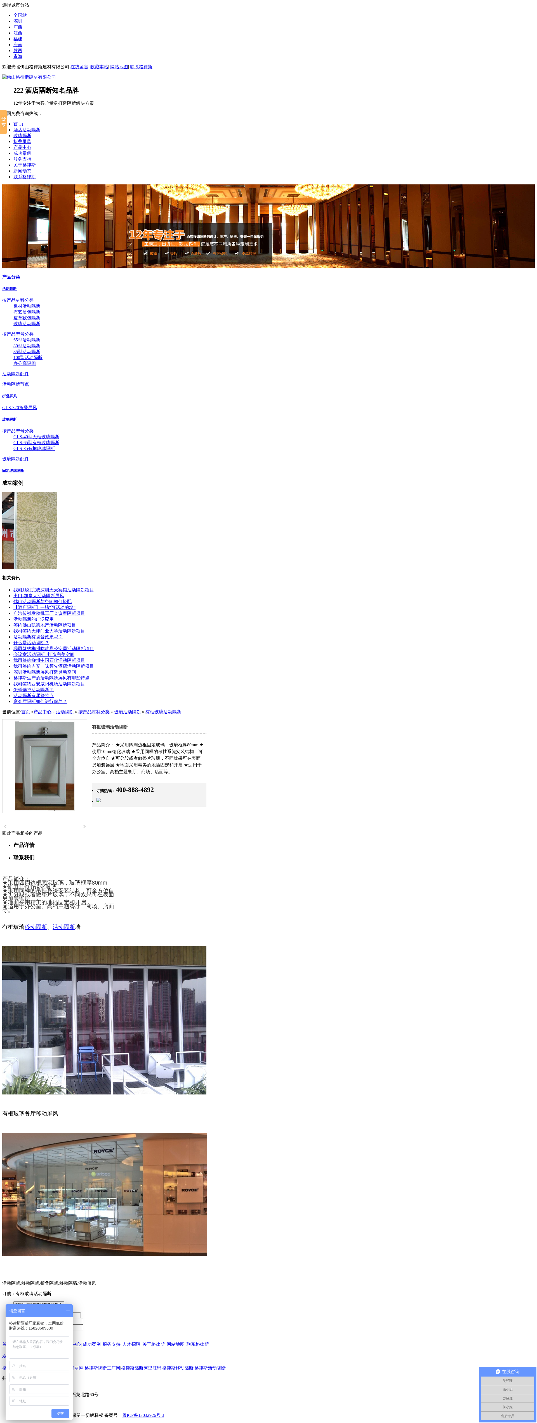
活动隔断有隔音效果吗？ (38, 636)
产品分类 (11, 277)
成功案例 (22, 153)
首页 (25, 711)
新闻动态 (22, 170)
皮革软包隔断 (26, 317)
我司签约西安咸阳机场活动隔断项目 (49, 683)
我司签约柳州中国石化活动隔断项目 (49, 660)
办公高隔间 (24, 363)
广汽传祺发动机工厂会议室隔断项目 (49, 613)
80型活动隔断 (26, 345)
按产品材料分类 (18, 300)
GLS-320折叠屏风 (19, 407)
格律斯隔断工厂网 (102, 1368)
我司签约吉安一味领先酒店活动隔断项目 (53, 666)
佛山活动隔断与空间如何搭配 (42, 601)
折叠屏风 (22, 141)
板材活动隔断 (26, 306)
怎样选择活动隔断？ (33, 689)
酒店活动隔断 (26, 129)
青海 (17, 56)
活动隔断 (9, 289)
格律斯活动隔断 (210, 1368)
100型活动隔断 (28, 357)
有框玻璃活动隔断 (163, 711)
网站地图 (119, 66)
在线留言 (79, 66)
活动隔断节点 (15, 384)
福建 (17, 38)
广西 (17, 27)
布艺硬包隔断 (26, 312)
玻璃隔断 (22, 135)
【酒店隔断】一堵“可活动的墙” (44, 607)
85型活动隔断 (26, 351)
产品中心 (22, 147)
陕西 (17, 50)
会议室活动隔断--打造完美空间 (43, 654)
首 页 (18, 123)
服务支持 (22, 159)
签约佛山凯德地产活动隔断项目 (44, 625)
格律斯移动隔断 (178, 1368)
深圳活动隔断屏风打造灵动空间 (44, 672)
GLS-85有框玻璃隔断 (34, 448)
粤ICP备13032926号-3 (143, 1415)
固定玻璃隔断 (13, 470)
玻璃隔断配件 (15, 458)
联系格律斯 (141, 66)
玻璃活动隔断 (26, 323)
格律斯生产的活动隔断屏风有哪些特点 (51, 678)
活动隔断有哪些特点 (33, 695)
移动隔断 (36, 927)
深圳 (17, 21)
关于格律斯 (24, 165)
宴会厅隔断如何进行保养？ (40, 701)
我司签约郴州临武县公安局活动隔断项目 (53, 648)
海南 (17, 44)
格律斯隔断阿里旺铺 (141, 1368)
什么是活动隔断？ (31, 642)
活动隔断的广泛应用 (33, 619)
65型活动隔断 (26, 339)
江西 (17, 33)
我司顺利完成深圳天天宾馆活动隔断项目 (53, 589)
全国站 (20, 15)
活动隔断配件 (15, 373)
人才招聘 (131, 1344)
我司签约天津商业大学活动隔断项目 (49, 631)
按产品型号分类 (18, 334)
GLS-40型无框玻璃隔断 (36, 436)
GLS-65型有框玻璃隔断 (36, 442)
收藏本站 (99, 66)
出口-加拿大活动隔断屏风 (38, 595)
